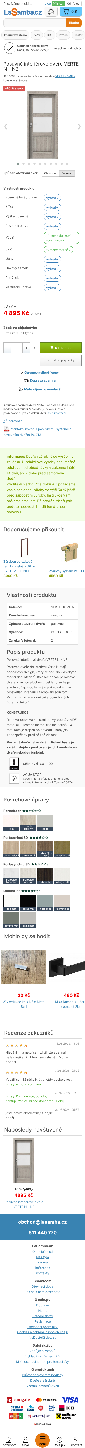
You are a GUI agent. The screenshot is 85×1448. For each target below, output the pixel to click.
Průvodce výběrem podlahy (42, 1375)
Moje (25, 1445)
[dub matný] (28, 849)
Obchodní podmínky (42, 1327)
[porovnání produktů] (51, 11)
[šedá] (45, 822)
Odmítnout (73, 3)
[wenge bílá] (62, 876)
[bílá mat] (11, 902)
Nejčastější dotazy (42, 1337)
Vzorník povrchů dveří (42, 1386)
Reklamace (42, 1321)
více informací (57, 413)
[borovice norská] (28, 876)
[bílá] (11, 822)
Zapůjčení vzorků (42, 1351)
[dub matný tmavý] (45, 849)
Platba (42, 1310)
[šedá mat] (28, 919)
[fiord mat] (45, 902)
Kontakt (76, 1445)
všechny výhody (66, 48)
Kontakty (42, 1273)
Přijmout (58, 3)
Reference (42, 1268)
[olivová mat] (11, 919)
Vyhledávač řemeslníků (42, 1356)
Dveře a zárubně (42, 1380)
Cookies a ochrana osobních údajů (42, 1332)
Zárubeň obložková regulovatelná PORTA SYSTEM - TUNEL (19, 566)
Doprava (42, 1305)
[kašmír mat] (62, 902)
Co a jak (59, 1445)
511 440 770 (43, 1232)
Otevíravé (50, 173)
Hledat (74, 23)
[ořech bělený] (28, 822)
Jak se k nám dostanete (42, 1292)
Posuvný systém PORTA (66, 571)
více (48, 3)
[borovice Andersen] (11, 876)
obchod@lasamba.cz (42, 1222)
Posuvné (67, 173)
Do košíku (63, 347)
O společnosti (42, 1252)
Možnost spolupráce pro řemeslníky (42, 1362)
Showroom (8, 1445)
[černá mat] (28, 902)
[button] (18, 164)
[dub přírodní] (62, 849)
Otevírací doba (42, 1286)
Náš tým (42, 1257)
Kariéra (42, 1262)
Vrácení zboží (42, 1316)
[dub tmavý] (45, 876)
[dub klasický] (11, 849)
